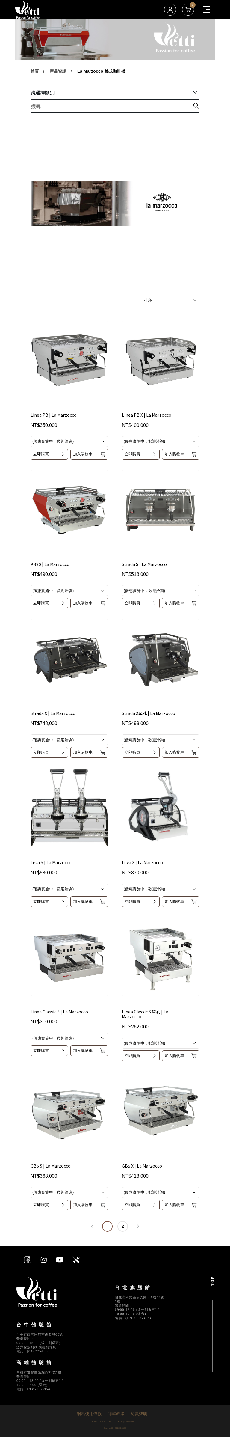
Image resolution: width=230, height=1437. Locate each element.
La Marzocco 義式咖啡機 (101, 71)
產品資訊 (58, 71)
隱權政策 (116, 1414)
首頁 (35, 71)
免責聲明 (139, 1414)
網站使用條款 (89, 1414)
